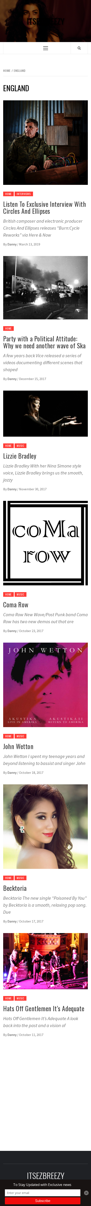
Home (8, 194)
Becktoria (14, 888)
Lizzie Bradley (19, 456)
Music (20, 445)
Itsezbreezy (45, 21)
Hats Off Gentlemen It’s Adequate (43, 1008)
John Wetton (18, 746)
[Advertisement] (45, 1092)
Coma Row (16, 604)
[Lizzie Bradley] (45, 413)
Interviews (24, 194)
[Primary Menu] (45, 48)
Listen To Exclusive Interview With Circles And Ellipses (44, 207)
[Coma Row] (45, 543)
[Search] (79, 47)
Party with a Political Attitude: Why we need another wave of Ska (44, 342)
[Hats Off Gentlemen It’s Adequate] (45, 961)
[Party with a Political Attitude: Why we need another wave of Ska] (45, 287)
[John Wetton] (45, 684)
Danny (12, 244)
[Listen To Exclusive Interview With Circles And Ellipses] (45, 142)
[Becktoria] (45, 826)
